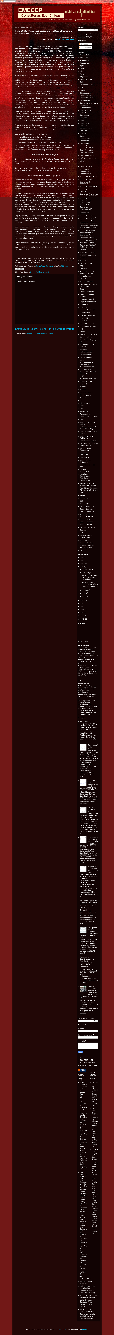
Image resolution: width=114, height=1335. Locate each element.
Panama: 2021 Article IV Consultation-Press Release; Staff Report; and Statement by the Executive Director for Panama (83, 1225)
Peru (82, 419)
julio (84, 593)
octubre (85, 573)
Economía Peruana (87, 238)
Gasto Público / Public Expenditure (89, 285)
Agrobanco (84, 63)
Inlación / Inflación (87, 315)
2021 (83, 564)
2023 (83, 557)
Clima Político (85, 100)
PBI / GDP (84, 411)
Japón (82, 332)
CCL (81, 88)
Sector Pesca (85, 519)
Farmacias (84, 269)
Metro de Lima (86, 381)
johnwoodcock (60, 1330)
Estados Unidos (86, 263)
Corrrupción (85, 131)
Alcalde (83, 71)
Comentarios (85, 47)
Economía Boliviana (88, 179)
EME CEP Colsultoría (88, 252)
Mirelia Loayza (86, 395)
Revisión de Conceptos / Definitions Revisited (89, 489)
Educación (84, 250)
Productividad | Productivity (86, 449)
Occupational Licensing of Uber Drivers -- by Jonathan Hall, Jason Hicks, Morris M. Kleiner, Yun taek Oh (95, 1164)
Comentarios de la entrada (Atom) (39, 334)
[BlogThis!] (18, 269)
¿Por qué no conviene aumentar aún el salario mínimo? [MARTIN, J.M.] (89, 932)
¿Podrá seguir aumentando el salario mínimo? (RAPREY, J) (89, 723)
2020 (83, 567)
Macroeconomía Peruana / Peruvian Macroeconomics (88, 365)
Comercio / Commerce (89, 103)
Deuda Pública (36, 272)
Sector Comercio (86, 509)
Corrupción (84, 133)
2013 (83, 619)
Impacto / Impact (87, 299)
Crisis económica (87, 153)
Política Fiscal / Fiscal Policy (88, 423)
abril (84, 596)
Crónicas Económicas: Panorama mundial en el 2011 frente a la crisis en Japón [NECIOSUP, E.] (89, 992)
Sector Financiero (87, 512)
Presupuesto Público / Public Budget (89, 444)
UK (81, 550)
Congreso (84, 118)
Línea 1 (82, 360)
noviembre (87, 570)
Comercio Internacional (85, 107)
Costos (82, 136)
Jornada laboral (86, 337)
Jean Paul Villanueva (88, 334)
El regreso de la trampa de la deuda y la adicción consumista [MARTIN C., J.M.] (89, 842)
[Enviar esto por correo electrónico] (16, 269)
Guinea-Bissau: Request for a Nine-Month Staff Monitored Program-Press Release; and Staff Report (83, 1152)
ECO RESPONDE (86, 1060)
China (82, 90)
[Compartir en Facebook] (21, 269)
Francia (83, 279)
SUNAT (83, 533)
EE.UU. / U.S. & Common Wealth (87, 1310)
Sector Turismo (86, 525)
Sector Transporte (87, 522)
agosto (85, 590)
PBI (81, 409)
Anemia (83, 74)
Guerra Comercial (87, 292)
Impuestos (84, 304)
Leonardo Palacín (87, 357)
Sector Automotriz (87, 506)
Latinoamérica (86, 355)
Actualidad (84, 55)
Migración (84, 384)
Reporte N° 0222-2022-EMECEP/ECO (88, 484)
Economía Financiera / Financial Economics (89, 195)
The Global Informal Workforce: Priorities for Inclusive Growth (83, 1259)
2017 (83, 607)
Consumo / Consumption (85, 124)
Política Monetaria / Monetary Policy (88, 428)
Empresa (83, 258)
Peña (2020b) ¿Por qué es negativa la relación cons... (90, 577)
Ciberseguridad (86, 93)
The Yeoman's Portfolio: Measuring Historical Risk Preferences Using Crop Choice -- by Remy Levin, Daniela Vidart (95, 1125)
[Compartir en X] (19, 269)
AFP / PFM (84, 58)
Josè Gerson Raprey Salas (88, 341)
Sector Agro (84, 504)
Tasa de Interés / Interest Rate (86, 536)
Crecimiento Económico (85, 140)
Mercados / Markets (88, 379)
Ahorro (83, 68)
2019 (83, 600)
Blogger (85, 1330)
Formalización (85, 276)
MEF (82, 376)
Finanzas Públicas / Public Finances (88, 272)
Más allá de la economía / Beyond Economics (88, 371)
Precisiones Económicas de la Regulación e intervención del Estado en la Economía (87, 962)
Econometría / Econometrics (85, 173)
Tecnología (84, 540)
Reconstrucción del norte (87, 466)
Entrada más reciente (27, 328)
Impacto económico (88, 302)
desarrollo (84, 164)
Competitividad (86, 115)
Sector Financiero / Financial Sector (87, 516)
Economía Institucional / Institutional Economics (85, 201)
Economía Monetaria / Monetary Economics (89, 227)
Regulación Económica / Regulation (85, 476)
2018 (83, 603)
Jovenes (83, 349)
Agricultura (84, 60)
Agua (82, 66)
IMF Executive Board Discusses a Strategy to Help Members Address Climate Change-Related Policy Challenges (83, 1187)
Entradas (84, 44)
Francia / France (86, 282)
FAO (81, 266)
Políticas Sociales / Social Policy (87, 1287)
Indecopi (83, 307)
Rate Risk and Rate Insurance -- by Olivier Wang (95, 1193)
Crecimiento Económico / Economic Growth (87, 145)
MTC (82, 400)
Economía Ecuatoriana (89, 187)
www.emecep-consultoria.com (86, 660)
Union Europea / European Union (86, 1301)
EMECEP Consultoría (65, 40)
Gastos (83, 289)
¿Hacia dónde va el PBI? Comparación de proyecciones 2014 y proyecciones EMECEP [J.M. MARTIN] (89, 813)
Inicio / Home (85, 1279)
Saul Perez (84, 498)
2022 (83, 561)
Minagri (83, 387)
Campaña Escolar (87, 85)
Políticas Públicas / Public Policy (87, 437)
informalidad (85, 313)
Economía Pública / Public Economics (88, 246)
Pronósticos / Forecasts (85, 454)
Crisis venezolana (87, 156)
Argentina (84, 77)
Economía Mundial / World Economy (88, 231)
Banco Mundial (86, 79)
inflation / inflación (87, 310)
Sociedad (83, 530)
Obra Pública (85, 403)
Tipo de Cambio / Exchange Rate (87, 547)
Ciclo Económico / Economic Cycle (87, 97)
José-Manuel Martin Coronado (88, 345)
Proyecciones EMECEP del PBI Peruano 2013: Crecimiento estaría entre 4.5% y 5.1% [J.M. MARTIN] (89, 872)
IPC (81, 329)
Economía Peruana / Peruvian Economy (88, 241)
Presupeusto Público (88, 441)
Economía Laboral (87, 216)
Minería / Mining (86, 392)
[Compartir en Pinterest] (23, 269)
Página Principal (47, 328)
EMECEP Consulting (88, 255)
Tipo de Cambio (86, 543)
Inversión (46, 272)
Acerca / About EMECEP (86, 1283)
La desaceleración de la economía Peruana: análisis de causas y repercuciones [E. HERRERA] (89, 904)
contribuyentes (86, 128)
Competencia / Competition (86, 111)
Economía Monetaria (88, 223)
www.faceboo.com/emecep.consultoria (88, 666)
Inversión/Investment (88, 326)
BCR (82, 82)
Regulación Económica (84, 470)
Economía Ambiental (88, 176)
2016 (83, 610)
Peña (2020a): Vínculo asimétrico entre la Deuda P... (90, 584)
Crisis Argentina (86, 150)
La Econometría (86, 1319)
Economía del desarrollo (85, 183)
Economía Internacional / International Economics (86, 210)
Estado (83, 261)
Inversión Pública (87, 324)
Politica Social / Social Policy (88, 432)
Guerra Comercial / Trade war (87, 295)
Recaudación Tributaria (85, 461)
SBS (81, 501)
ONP (82, 406)
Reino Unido (85, 481)
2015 (82, 613)
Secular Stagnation (87, 527)
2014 (83, 616)
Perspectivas (85, 414)
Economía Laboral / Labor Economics (87, 219)
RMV (82, 493)
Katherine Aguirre (87, 352)
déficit (82, 161)
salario (82, 495)
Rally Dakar (84, 458)
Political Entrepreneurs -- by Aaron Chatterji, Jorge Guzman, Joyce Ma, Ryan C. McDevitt (95, 1218)
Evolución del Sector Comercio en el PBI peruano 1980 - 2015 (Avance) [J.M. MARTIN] (89, 785)
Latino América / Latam (86, 1306)
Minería (83, 390)
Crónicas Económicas (88, 158)
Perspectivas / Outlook (89, 417)
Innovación (84, 318)
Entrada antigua (65, 328)
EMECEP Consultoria (88, 1065)
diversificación (86, 169)
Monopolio (84, 398)
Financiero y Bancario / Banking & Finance (89, 1296)
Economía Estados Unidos (87, 190)
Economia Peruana (87, 235)
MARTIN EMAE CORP (88, 1063)
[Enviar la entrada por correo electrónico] (72, 266)
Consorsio (84, 121)
